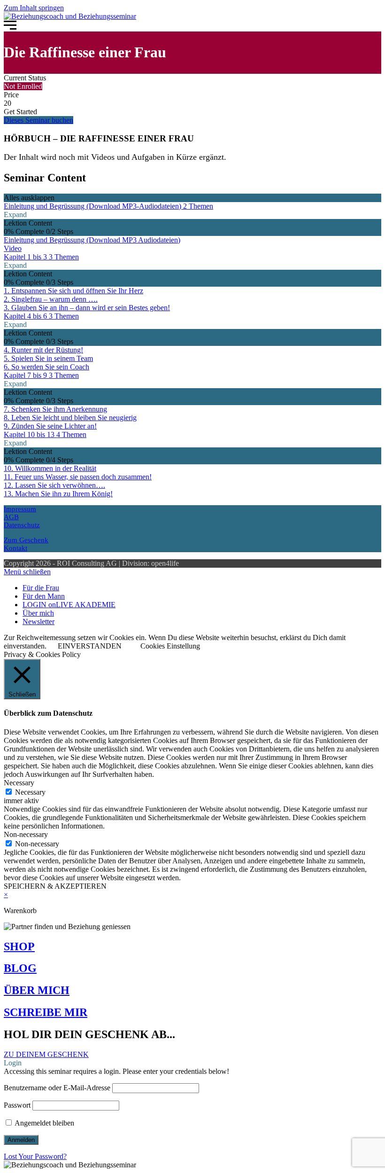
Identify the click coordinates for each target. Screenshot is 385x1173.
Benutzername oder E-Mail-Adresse (57, 1088)
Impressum (20, 509)
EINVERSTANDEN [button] (90, 646)
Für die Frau (41, 588)
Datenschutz (22, 525)
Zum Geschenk (26, 540)
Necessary (30, 792)
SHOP (19, 946)
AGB (11, 517)
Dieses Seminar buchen (38, 120)
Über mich (38, 613)
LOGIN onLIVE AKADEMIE (69, 605)
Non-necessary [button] (26, 834)
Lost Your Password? (35, 1156)
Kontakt (15, 548)
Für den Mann (44, 596)
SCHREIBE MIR (45, 1012)
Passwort (17, 1105)
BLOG (20, 968)
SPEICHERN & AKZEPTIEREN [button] (55, 886)
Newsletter (38, 622)
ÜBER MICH (36, 990)
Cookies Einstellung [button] (170, 646)
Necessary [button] (19, 783)
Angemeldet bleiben (43, 1123)
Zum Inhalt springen (34, 8)
